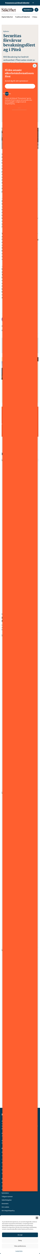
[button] (37, 1218)
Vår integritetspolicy (8, 1211)
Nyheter (6, 31)
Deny (20, 1240)
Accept (20, 1235)
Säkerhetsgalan (7, 1200)
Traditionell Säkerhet (22, 17)
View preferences (20, 1246)
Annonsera (5, 1203)
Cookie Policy (19, 1251)
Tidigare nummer (7, 1196)
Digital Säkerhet (7, 17)
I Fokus (34, 17)
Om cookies (5, 1207)
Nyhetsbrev (28, 10)
